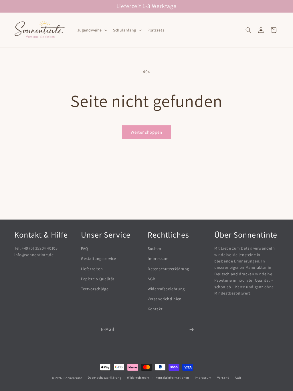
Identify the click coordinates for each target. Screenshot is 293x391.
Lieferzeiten (92, 268)
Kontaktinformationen (172, 378)
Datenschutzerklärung (168, 268)
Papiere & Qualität (97, 278)
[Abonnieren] (191, 329)
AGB (151, 278)
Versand (223, 378)
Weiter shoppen (146, 132)
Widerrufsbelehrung (166, 288)
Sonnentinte (73, 378)
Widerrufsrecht (138, 378)
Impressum (158, 258)
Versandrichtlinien (165, 298)
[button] (92, 30)
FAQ (84, 248)
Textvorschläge (94, 288)
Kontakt (155, 308)
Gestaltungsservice (98, 258)
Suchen (154, 248)
